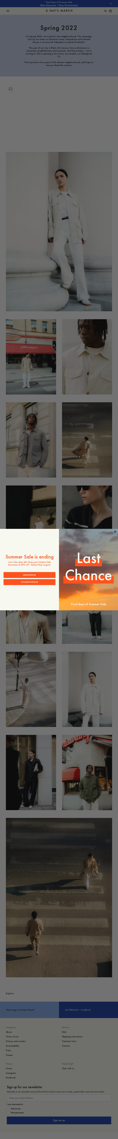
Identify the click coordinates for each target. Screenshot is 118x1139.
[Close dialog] (115, 531)
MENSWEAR (29, 574)
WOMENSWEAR (29, 582)
